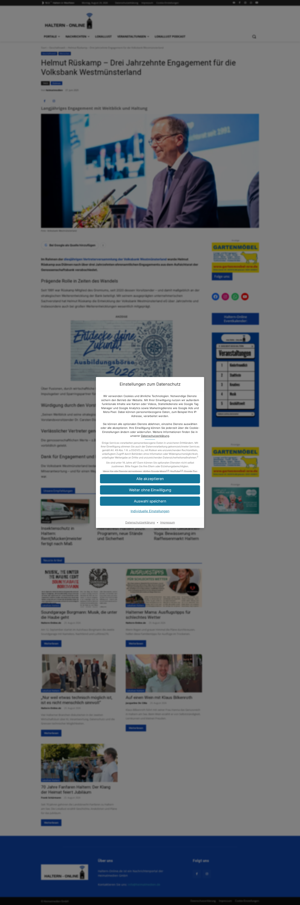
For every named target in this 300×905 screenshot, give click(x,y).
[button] (150, 490)
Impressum (167, 522)
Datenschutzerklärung (155, 435)
